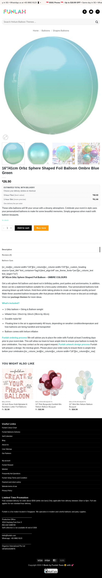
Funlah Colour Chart (9, 428)
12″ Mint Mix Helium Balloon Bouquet (81, 405)
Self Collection (7, 436)
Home (36, 31)
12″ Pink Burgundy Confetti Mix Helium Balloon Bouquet (48, 405)
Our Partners (6, 453)
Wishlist (5, 469)
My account (6, 461)
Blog (3, 440)
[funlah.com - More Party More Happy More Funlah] (14, 11)
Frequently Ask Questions (11, 474)
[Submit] (96, 22)
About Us (5, 445)
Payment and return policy (11, 482)
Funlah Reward (7, 465)
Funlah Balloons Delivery (11, 432)
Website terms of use (9, 486)
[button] (91, 12)
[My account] (84, 12)
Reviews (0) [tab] (7, 255)
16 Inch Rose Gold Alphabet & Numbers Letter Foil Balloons (14, 405)
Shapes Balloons (61, 31)
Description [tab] (7, 250)
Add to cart (23, 228)
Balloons (46, 31)
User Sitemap (7, 449)
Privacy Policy (7, 491)
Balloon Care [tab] (7, 261)
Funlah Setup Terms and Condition (14, 478)
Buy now (41, 228)
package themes (19, 297)
